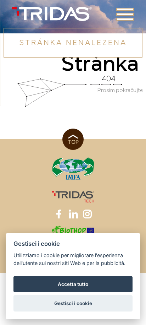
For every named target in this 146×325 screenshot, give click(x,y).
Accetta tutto (73, 284)
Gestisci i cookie (73, 303)
